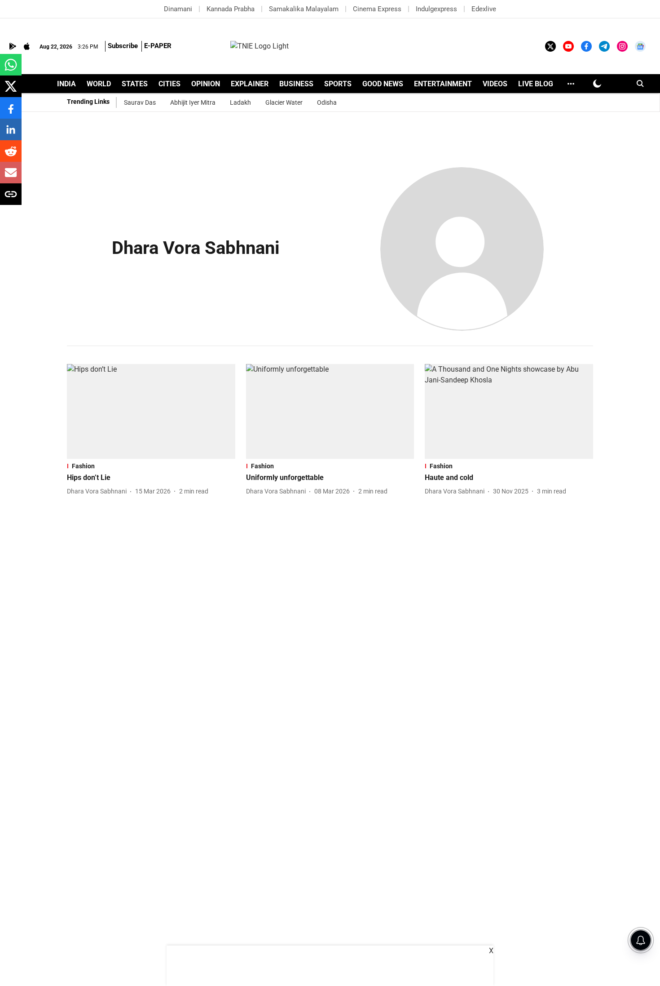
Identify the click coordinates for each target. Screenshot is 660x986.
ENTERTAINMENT (443, 84)
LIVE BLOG (535, 84)
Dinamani (178, 9)
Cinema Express (377, 9)
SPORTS (338, 84)
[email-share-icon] (11, 177)
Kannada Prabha (231, 9)
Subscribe (123, 46)
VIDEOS (495, 84)
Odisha (327, 102)
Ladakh (240, 102)
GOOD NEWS (382, 84)
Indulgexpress (436, 9)
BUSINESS (296, 84)
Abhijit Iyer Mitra (193, 102)
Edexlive (483, 9)
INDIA (66, 84)
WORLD (99, 84)
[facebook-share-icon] (11, 112)
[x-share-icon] (11, 91)
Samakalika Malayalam (304, 9)
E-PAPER (158, 46)
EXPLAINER (249, 84)
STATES (135, 84)
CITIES (169, 84)
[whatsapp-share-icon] (11, 69)
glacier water (284, 102)
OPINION (205, 84)
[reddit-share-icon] (11, 155)
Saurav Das (140, 102)
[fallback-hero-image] (151, 411)
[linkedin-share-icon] (11, 134)
